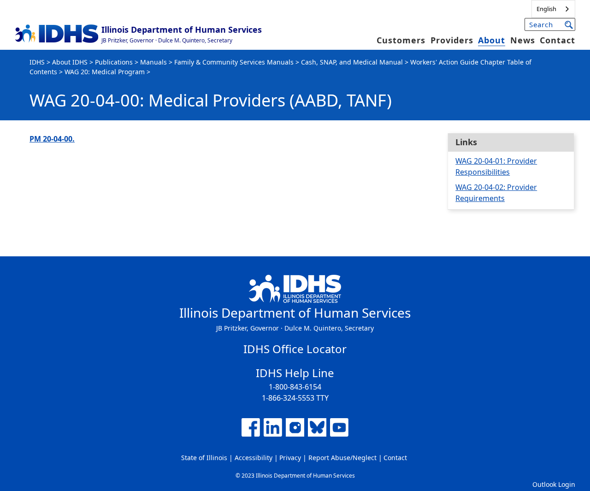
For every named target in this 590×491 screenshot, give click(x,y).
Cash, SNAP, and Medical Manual (352, 62)
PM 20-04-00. (52, 139)
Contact (557, 40)
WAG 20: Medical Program (105, 71)
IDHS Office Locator (295, 348)
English (546, 9)
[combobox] (553, 9)
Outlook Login (553, 484)
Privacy (290, 457)
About (491, 40)
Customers (401, 40)
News (522, 40)
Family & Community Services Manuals (234, 62)
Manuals (153, 62)
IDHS (37, 62)
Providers (452, 40)
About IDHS (70, 62)
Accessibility (253, 457)
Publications (114, 62)
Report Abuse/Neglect (342, 457)
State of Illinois (204, 457)
